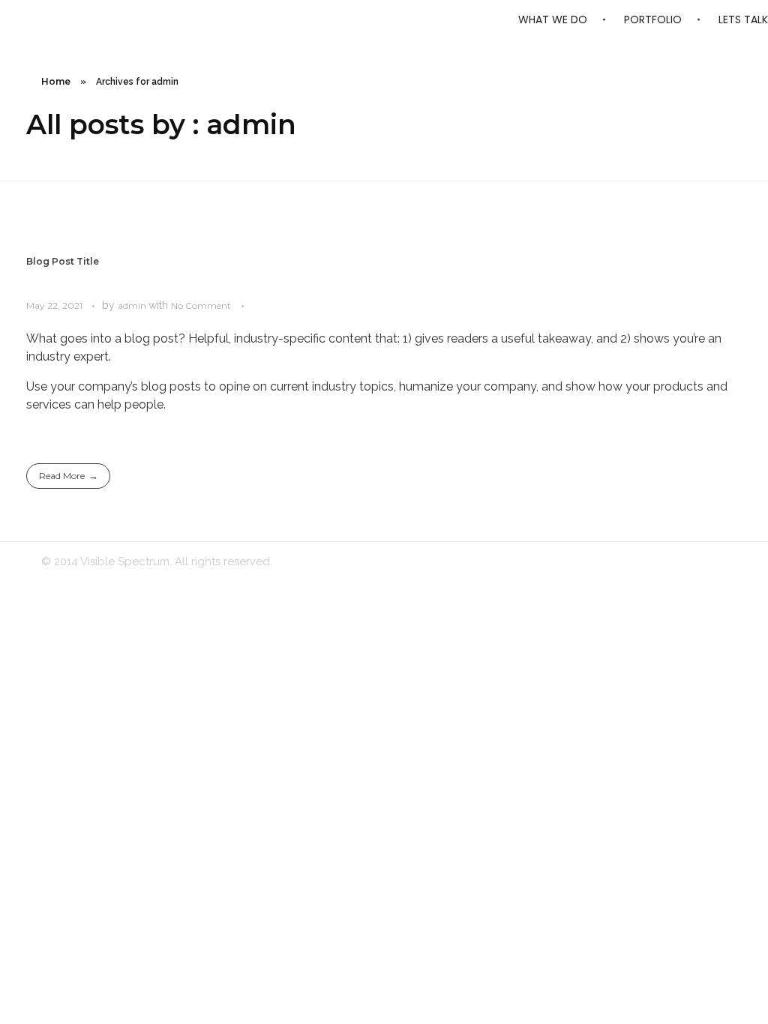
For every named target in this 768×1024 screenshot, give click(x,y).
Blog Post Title (62, 261)
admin (133, 305)
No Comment (201, 305)
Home (55, 81)
